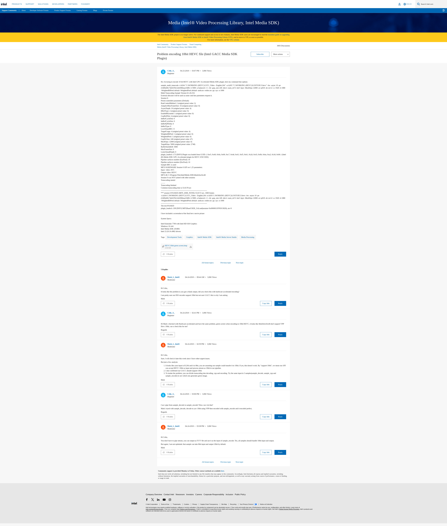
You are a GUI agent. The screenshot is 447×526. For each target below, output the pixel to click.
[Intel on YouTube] (164, 502)
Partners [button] (70, 4)
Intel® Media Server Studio (230, 237)
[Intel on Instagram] (170, 502)
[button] (285, 71)
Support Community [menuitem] (9, 10)
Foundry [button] (82, 4)
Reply (280, 254)
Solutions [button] (42, 4)
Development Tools (175, 237)
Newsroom (180, 497)
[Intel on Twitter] (153, 502)
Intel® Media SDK (207, 237)
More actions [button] (278, 54)
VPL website (236, 39)
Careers (199, 497)
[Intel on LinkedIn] (158, 502)
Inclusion (230, 497)
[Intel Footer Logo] (134, 505)
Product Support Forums (181, 44)
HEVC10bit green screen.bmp (177, 245)
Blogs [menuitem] (100, 10)
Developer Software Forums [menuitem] (41, 10)
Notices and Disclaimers (187, 512)
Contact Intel (169, 497)
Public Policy (240, 497)
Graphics (192, 237)
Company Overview (154, 497)
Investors (190, 497)
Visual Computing (198, 44)
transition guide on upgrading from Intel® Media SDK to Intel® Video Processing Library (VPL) (231, 36)
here (224, 473)
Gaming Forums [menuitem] (86, 10)
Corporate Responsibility (214, 497)
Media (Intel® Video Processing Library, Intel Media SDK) (177, 47)
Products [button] (16, 4)
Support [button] (29, 4)
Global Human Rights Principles (289, 512)
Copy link (266, 303)
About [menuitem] (24, 10)
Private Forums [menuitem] (113, 10)
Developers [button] (56, 4)
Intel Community (163, 44)
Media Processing (253, 237)
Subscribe (260, 54)
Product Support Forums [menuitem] (66, 10)
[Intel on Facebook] (147, 502)
